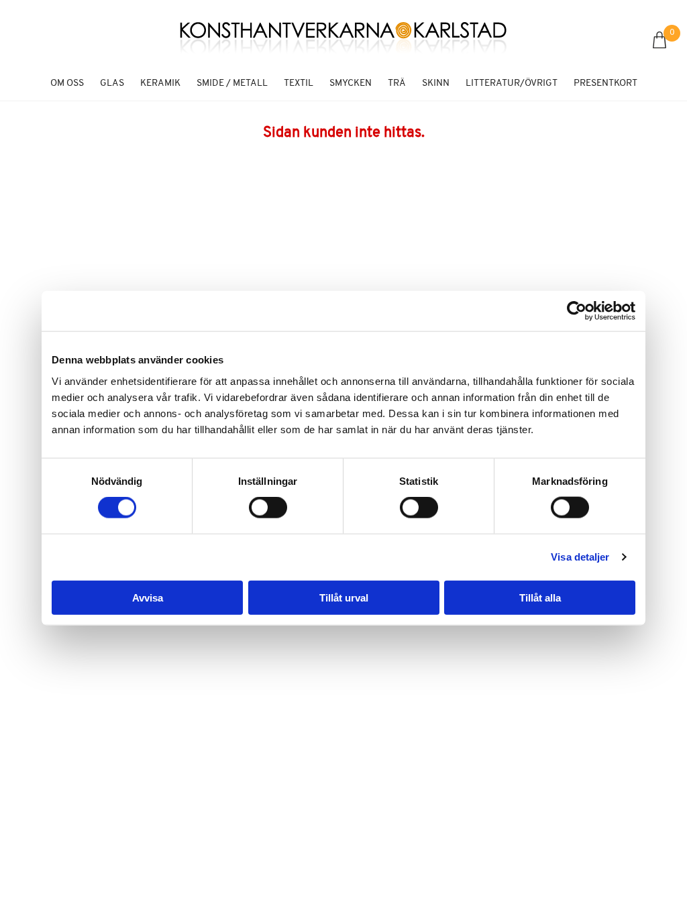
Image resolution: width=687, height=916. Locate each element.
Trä (397, 83)
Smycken (350, 83)
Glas (112, 83)
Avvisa (147, 597)
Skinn (436, 83)
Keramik (160, 83)
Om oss (67, 83)
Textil (298, 83)
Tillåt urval (343, 597)
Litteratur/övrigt (512, 83)
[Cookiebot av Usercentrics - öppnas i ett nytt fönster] (576, 311)
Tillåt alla (540, 597)
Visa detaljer (580, 557)
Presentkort (605, 83)
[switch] (268, 507)
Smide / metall (232, 83)
